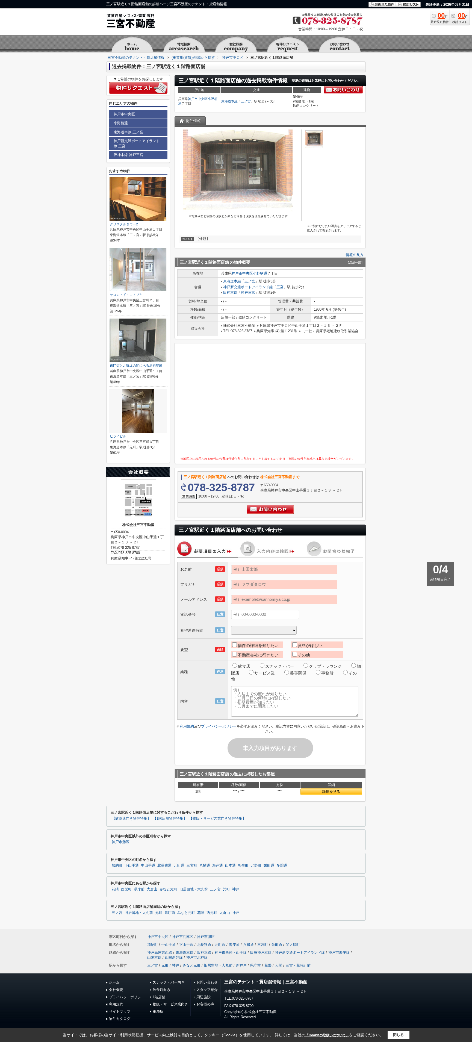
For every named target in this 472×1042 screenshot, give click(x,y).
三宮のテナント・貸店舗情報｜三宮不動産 (265, 981)
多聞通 (281, 865)
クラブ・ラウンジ (325, 666)
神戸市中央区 (198, 99)
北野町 (256, 865)
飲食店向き (161, 990)
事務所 (327, 673)
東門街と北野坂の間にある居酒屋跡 (136, 365)
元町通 (179, 865)
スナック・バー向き (169, 982)
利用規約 (187, 726)
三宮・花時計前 (298, 965)
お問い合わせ (207, 982)
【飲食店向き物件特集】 (131, 818)
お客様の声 (205, 1004)
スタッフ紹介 (207, 990)
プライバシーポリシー (219, 726)
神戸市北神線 (197, 957)
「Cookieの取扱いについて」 (327, 1035)
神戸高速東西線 (159, 952)
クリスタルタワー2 (124, 224)
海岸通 (217, 865)
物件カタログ (119, 1019)
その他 (304, 655)
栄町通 (269, 865)
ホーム (114, 982)
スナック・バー (279, 666)
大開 (278, 965)
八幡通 (204, 865)
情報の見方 (355, 255)
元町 (226, 889)
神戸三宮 (248, 292)
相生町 (243, 865)
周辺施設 (203, 997)
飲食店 (244, 666)
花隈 (115, 889)
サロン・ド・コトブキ (126, 295)
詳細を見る (331, 792)
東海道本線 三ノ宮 (128, 132)
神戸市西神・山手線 (231, 952)
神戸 (235, 889)
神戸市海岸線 (339, 952)
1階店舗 (159, 997)
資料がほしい (310, 645)
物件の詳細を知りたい (258, 645)
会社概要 (116, 990)
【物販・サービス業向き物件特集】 (217, 818)
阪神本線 (230, 292)
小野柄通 (260, 273)
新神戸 (241, 965)
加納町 (117, 865)
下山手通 (132, 865)
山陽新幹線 (174, 957)
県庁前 (139, 889)
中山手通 (148, 865)
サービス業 (264, 673)
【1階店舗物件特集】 (170, 818)
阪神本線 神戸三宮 (128, 155)
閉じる (398, 1035)
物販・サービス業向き (170, 1004)
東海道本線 (229, 101)
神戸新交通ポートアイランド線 (248, 287)
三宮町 (192, 865)
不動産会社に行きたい (258, 655)
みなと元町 (168, 889)
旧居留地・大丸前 (193, 889)
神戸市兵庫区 (182, 937)
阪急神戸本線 (261, 952)
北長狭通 (164, 865)
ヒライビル (118, 436)
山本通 (230, 865)
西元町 (126, 889)
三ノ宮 (246, 101)
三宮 (280, 287)
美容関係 (298, 673)
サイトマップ (119, 1011)
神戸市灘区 (120, 842)
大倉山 (152, 889)
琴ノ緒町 (293, 945)
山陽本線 (154, 957)
